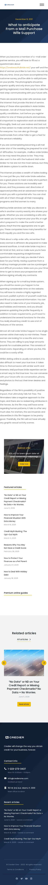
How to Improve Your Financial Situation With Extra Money (22, 827)
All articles (22, 639)
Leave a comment (25, 820)
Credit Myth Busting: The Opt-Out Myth (22, 838)
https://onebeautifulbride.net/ (15, 67)
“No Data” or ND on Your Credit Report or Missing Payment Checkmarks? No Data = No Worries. (24, 687)
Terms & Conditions (15, 869)
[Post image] (24, 663)
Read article (24, 704)
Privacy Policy (35, 869)
